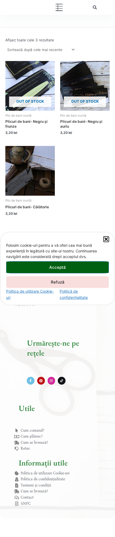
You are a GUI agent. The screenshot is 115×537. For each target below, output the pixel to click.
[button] (106, 239)
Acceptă (57, 267)
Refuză (57, 281)
